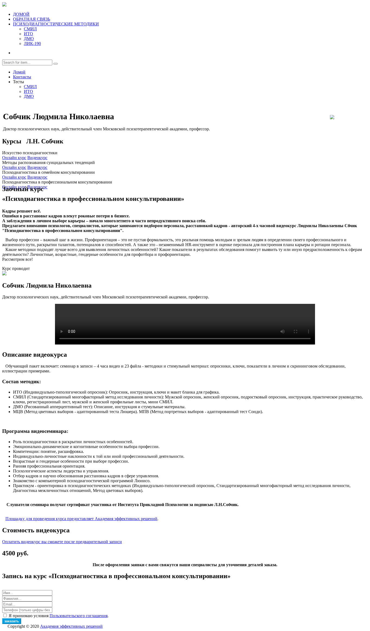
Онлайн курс (14, 157)
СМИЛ (30, 29)
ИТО (28, 33)
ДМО (29, 38)
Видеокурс (37, 157)
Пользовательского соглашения (79, 615)
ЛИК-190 (32, 43)
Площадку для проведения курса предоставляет (81, 518)
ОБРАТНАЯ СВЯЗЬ (31, 19)
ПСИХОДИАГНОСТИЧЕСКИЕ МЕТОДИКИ (56, 24)
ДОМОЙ (21, 14)
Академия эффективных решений (71, 626)
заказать (11, 621)
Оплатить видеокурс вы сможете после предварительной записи (62, 541)
